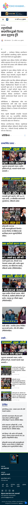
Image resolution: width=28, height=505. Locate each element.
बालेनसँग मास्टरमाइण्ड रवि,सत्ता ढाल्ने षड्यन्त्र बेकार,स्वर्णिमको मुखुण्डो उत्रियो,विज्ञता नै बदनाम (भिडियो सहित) (12, 418)
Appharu (21, 503)
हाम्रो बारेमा (7, 485)
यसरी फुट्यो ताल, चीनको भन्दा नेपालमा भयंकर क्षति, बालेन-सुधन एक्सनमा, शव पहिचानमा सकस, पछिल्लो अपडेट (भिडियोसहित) (13, 265)
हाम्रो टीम (3, 485)
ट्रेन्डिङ (5, 404)
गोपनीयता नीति (13, 485)
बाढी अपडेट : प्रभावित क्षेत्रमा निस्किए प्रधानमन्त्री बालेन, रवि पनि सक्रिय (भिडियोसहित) (13, 328)
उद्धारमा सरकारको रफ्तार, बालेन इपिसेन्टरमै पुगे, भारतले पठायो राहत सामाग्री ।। (13, 169)
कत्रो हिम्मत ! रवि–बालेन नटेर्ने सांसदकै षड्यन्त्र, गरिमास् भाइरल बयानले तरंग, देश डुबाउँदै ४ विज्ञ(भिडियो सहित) (13, 435)
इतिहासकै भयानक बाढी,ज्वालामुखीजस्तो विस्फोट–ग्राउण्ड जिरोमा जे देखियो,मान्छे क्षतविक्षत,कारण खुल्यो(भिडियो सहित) (12, 231)
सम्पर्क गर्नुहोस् (18, 485)
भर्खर (3, 338)
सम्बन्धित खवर (7, 143)
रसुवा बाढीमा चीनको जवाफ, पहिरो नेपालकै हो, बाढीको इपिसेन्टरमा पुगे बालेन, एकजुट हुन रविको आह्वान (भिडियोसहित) (13, 297)
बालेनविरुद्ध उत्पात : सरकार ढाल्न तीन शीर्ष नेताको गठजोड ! (13, 410)
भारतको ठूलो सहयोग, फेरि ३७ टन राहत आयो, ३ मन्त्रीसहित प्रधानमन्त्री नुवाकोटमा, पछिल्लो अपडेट (13, 199)
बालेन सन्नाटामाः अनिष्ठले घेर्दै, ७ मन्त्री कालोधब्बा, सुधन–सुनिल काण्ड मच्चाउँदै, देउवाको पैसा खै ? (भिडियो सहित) (13, 427)
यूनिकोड (24, 485)
